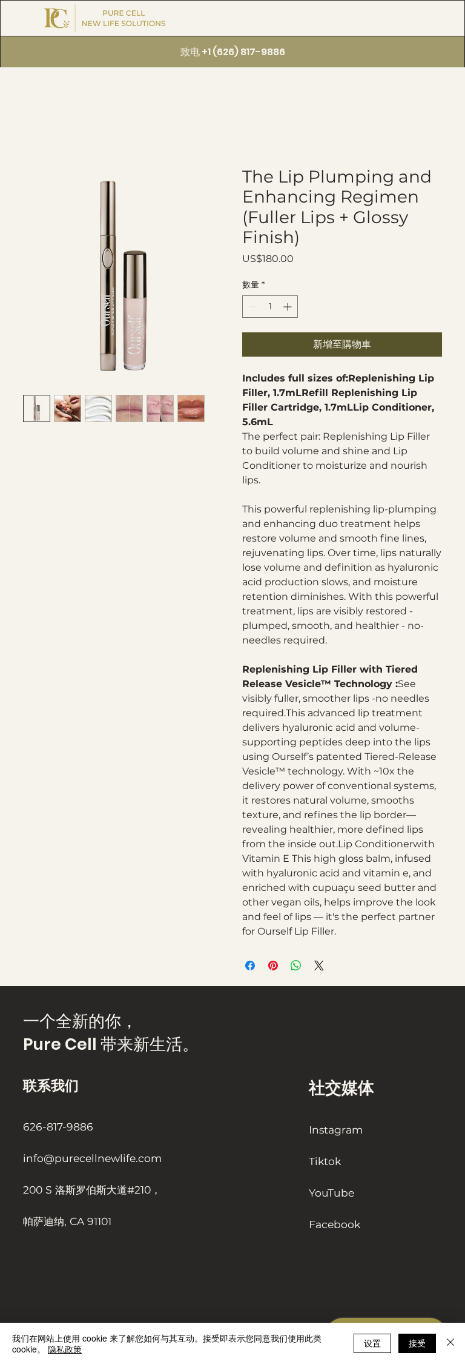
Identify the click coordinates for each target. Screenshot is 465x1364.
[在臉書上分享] (250, 965)
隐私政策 (65, 1349)
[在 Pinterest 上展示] (273, 965)
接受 (417, 1343)
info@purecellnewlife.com (92, 1158)
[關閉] (450, 1343)
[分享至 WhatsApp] (296, 965)
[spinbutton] (270, 306)
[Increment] (288, 306)
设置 (372, 1343)
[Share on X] (319, 965)
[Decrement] (251, 306)
